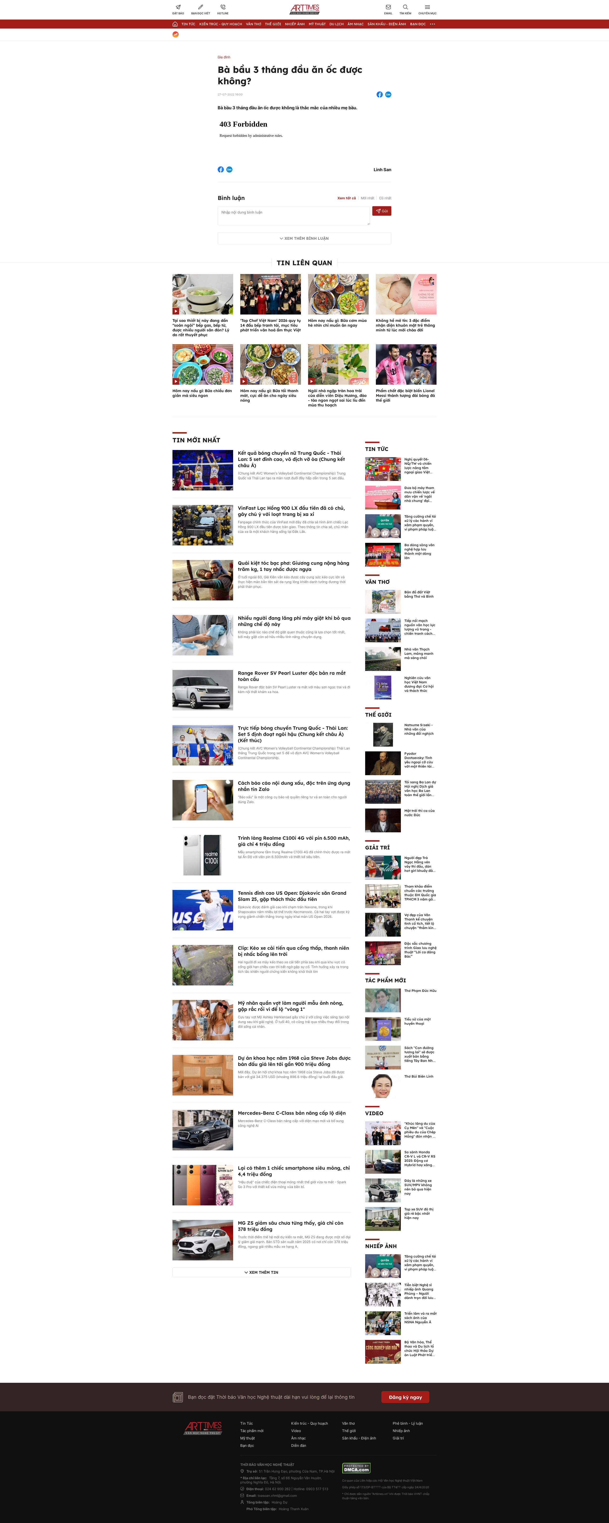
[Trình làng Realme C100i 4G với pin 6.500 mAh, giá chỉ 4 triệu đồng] (202, 854)
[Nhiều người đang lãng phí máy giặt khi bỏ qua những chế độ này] (202, 634)
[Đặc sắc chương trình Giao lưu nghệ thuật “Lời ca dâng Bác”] (383, 952)
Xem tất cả (347, 198)
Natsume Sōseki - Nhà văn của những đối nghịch (419, 729)
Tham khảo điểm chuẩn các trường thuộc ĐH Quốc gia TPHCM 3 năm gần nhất (420, 895)
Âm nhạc (356, 24)
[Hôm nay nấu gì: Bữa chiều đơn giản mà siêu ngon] (202, 364)
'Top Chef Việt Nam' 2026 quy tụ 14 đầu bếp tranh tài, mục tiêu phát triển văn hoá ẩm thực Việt (270, 325)
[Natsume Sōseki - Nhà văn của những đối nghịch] (383, 734)
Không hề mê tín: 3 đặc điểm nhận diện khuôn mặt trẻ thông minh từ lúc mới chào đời (405, 325)
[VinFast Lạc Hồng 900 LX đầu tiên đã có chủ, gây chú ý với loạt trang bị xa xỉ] (202, 524)
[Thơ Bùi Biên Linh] (383, 1085)
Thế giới (273, 24)
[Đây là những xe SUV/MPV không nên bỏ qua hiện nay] (383, 1190)
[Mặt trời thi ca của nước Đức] (383, 820)
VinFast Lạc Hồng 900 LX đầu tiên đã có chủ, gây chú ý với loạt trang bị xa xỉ (291, 511)
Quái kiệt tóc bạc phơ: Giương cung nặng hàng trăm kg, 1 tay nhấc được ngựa (293, 566)
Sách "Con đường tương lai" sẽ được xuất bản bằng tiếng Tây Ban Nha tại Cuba (419, 1056)
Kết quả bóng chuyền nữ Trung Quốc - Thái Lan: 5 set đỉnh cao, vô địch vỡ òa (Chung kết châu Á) (291, 459)
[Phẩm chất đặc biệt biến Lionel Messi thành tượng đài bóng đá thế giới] (406, 364)
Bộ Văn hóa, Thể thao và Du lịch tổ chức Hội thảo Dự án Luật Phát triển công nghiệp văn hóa (419, 1353)
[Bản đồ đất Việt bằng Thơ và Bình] (383, 601)
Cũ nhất (385, 198)
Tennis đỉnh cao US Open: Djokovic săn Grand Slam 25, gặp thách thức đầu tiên (292, 896)
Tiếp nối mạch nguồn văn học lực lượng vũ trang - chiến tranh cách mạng (419, 629)
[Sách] (383, 1057)
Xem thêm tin (263, 1272)
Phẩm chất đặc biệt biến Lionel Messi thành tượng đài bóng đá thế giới (405, 395)
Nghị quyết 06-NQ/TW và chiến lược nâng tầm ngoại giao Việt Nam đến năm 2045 (418, 470)
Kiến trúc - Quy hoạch (220, 24)
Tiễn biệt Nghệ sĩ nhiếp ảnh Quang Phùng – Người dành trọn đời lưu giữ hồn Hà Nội (418, 1293)
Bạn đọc (418, 24)
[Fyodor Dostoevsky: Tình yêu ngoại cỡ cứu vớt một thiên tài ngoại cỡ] (383, 762)
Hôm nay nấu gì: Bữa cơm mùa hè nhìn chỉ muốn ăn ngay (337, 323)
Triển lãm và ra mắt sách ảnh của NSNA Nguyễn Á (420, 1317)
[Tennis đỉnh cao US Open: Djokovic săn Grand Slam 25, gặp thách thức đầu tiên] (202, 909)
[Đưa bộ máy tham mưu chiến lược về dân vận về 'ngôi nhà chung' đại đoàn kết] (383, 497)
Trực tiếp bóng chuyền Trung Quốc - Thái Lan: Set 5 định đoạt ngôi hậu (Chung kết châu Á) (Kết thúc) (293, 734)
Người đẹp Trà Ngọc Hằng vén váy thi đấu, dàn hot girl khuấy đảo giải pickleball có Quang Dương (419, 868)
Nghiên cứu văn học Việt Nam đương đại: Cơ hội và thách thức (419, 684)
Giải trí (377, 847)
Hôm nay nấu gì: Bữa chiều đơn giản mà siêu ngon (202, 393)
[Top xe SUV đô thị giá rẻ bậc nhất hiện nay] (383, 1218)
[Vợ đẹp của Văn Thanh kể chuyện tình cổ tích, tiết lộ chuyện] (383, 924)
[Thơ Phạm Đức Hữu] (383, 1000)
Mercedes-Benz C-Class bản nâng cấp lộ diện (292, 1113)
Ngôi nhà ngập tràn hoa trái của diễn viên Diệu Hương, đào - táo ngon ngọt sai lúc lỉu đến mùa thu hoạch (337, 397)
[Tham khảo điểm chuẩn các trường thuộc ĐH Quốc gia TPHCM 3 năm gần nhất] (383, 895)
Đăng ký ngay (405, 1397)
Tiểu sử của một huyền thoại (417, 1021)
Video (374, 1113)
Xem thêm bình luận (307, 238)
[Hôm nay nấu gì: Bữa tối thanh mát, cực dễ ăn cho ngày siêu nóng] (270, 364)
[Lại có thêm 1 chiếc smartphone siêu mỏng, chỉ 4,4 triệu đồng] (202, 1184)
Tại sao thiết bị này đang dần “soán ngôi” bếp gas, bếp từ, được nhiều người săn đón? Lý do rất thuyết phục (200, 327)
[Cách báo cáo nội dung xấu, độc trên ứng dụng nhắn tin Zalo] (202, 799)
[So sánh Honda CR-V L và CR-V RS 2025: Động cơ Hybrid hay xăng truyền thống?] (383, 1161)
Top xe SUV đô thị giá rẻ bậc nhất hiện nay (418, 1213)
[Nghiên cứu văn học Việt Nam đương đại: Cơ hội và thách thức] (383, 687)
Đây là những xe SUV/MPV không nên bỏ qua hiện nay (418, 1187)
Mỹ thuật (317, 24)
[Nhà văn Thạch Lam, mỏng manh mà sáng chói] (383, 658)
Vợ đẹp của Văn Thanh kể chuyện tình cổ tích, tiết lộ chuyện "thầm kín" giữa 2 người (419, 923)
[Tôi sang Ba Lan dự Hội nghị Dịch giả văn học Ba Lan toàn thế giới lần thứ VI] (383, 791)
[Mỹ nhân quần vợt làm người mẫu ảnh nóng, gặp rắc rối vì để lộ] (202, 1019)
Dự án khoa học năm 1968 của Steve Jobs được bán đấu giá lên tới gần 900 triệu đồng (294, 1061)
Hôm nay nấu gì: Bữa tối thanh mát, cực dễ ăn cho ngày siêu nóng (269, 395)
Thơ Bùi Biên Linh (418, 1076)
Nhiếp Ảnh (295, 24)
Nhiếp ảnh (381, 1246)
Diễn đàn (298, 1445)
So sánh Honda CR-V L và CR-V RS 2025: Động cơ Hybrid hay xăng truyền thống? (419, 1160)
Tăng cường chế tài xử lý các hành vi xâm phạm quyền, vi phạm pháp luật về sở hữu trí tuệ (420, 525)
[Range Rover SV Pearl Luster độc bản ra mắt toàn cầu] (202, 689)
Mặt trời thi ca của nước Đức (419, 813)
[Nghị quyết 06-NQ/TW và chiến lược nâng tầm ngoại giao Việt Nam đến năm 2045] (383, 468)
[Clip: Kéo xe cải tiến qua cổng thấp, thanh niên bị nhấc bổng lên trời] (202, 964)
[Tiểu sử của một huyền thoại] (383, 1028)
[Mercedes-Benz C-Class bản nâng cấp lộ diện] (202, 1129)
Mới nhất (367, 198)
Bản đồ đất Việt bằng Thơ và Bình (419, 594)
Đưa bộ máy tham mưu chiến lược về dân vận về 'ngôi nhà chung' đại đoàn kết (419, 496)
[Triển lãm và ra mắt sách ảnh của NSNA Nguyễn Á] (383, 1322)
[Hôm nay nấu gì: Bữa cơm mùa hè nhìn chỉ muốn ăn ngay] (338, 293)
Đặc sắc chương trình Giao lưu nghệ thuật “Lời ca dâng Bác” (420, 950)
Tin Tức (188, 24)
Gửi (385, 211)
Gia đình (224, 57)
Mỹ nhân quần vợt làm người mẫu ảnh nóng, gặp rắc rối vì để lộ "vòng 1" (290, 1006)
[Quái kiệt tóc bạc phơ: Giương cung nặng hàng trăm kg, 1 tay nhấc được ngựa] (202, 579)
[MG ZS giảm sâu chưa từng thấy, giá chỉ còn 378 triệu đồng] (202, 1239)
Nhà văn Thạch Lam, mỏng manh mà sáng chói (418, 653)
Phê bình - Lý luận (408, 1423)
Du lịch (336, 24)
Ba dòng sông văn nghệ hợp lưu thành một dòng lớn (419, 551)
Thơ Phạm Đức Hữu (420, 991)
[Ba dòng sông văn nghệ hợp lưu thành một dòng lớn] (383, 554)
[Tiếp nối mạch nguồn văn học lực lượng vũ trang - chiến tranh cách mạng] (383, 630)
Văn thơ (253, 24)
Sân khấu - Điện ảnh (387, 24)
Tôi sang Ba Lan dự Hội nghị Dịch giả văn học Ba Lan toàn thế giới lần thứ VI (420, 790)
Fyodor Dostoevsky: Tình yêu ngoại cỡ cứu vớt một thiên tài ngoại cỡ (418, 762)
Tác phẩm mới (385, 980)
